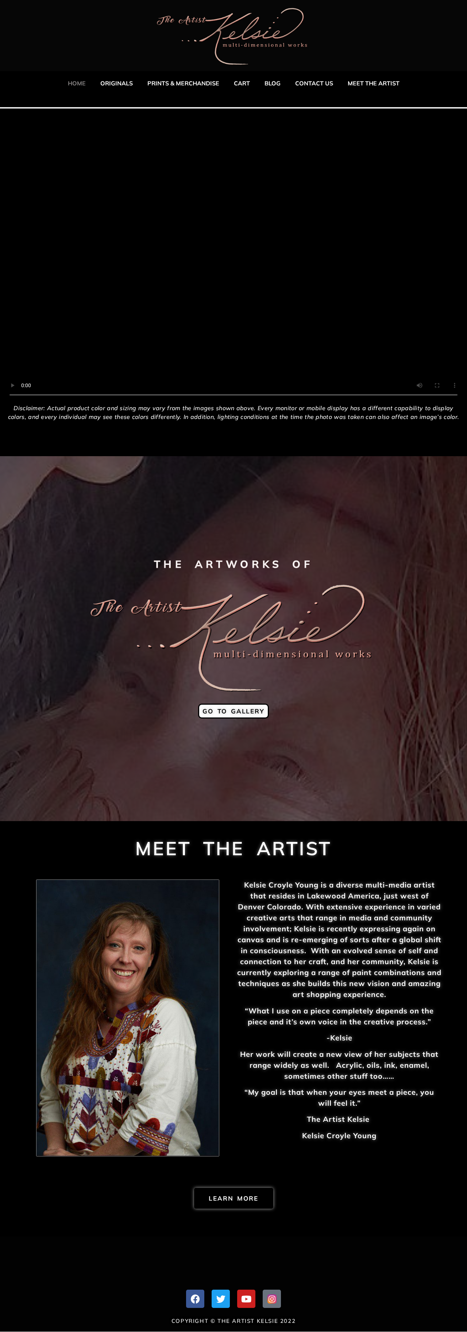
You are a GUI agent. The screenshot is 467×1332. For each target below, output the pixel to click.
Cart (242, 83)
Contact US (314, 83)
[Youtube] (246, 1299)
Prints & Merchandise (183, 83)
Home (77, 83)
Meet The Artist (374, 83)
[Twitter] (221, 1299)
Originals (116, 83)
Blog (273, 83)
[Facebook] (195, 1299)
